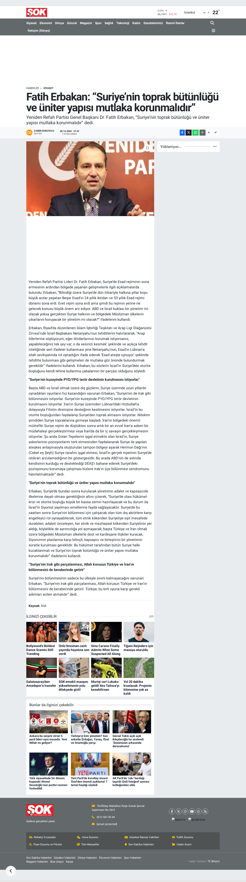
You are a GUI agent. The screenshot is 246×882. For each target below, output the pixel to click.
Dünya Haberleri (87, 857)
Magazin (86, 23)
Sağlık (109, 23)
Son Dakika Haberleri (141, 844)
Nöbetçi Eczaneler (45, 837)
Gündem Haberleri (64, 857)
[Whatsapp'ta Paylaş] (195, 133)
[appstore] (178, 819)
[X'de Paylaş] (188, 133)
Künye (69, 861)
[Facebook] (172, 811)
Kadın (136, 23)
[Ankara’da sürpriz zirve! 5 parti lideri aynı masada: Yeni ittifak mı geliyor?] (48, 721)
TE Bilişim (213, 861)
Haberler (32, 88)
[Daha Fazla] (202, 133)
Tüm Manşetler (90, 844)
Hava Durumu (90, 837)
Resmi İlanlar (175, 23)
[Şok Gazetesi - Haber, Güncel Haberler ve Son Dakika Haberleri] (36, 12)
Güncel (72, 23)
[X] (179, 811)
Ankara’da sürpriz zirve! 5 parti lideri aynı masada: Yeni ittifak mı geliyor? (48, 739)
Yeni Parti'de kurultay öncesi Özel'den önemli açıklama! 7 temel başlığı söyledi (89, 781)
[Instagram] (185, 811)
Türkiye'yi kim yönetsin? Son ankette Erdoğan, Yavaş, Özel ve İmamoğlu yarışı (90, 739)
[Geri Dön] (10, 871)
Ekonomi (46, 23)
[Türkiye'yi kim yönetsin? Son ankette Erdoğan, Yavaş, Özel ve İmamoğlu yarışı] (90, 721)
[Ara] (212, 23)
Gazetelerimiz (153, 23)
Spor (98, 23)
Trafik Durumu (184, 837)
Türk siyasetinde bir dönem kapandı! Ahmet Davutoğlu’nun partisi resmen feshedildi (48, 783)
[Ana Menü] (212, 31)
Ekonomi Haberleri (110, 857)
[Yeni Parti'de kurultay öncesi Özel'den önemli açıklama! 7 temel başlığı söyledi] (90, 764)
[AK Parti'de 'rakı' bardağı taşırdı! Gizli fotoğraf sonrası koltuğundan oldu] (132, 764)
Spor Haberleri (132, 857)
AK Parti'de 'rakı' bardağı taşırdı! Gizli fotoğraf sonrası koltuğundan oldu (131, 781)
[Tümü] (215, 146)
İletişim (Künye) (39, 30)
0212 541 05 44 (106, 817)
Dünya (59, 23)
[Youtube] (192, 811)
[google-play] (197, 819)
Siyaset (31, 23)
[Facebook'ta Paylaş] (182, 133)
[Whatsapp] (199, 811)
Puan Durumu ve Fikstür (47, 844)
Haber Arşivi (184, 844)
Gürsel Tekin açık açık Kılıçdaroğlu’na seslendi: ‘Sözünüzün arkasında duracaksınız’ (128, 741)
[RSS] (205, 811)
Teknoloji (122, 23)
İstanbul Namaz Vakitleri (144, 837)
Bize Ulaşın (57, 861)
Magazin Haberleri (37, 861)
